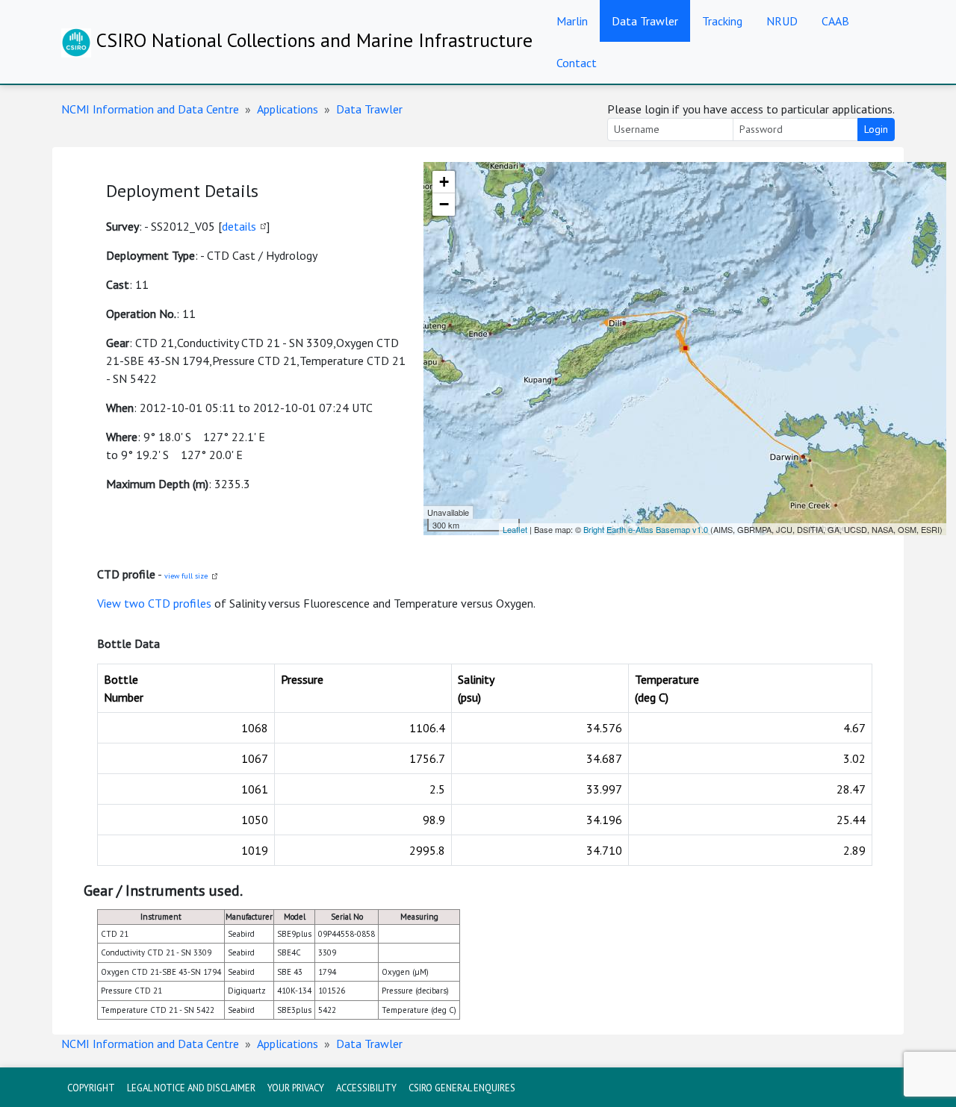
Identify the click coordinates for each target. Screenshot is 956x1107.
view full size (186, 576)
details (239, 226)
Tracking (722, 20)
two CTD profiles (167, 603)
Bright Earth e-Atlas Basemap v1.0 (645, 529)
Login (876, 129)
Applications (287, 109)
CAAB (835, 20)
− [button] (444, 204)
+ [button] (444, 181)
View (110, 603)
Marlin (572, 20)
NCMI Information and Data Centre (150, 109)
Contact (576, 62)
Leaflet (515, 529)
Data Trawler (645, 20)
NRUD (782, 20)
